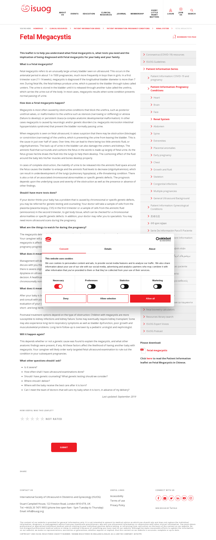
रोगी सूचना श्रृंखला (159, 223)
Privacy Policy (117, 505)
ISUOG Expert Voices (157, 324)
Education (89, 14)
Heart (157, 97)
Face (156, 112)
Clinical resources (106, 13)
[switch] (91, 287)
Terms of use (117, 500)
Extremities (160, 140)
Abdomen (159, 126)
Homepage (38, 28)
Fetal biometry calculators (160, 309)
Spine (157, 133)
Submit (64, 447)
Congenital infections (165, 184)
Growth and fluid (163, 169)
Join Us (181, 13)
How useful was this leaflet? (36, 410)
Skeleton (158, 176)
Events (74, 14)
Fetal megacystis (157, 350)
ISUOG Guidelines (155, 61)
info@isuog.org (35, 511)
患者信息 (155, 216)
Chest (157, 162)
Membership (137, 14)
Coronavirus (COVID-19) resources (165, 54)
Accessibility (116, 496)
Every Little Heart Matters (154, 13)
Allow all (150, 298)
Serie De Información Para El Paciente (171, 230)
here (149, 358)
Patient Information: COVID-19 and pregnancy (170, 78)
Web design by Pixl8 (166, 508)
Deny (65, 298)
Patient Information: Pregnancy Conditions (128, 28)
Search (192, 14)
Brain (157, 104)
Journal (121, 14)
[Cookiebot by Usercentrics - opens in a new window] (158, 239)
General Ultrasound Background (171, 198)
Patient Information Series (87, 28)
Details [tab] (108, 249)
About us (62, 13)
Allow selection (108, 298)
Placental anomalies (164, 148)
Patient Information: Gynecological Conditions (170, 207)
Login (170, 14)
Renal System (162, 28)
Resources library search (159, 316)
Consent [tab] (64, 249)
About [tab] (152, 249)
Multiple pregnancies (165, 191)
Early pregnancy (162, 155)
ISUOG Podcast (154, 331)
